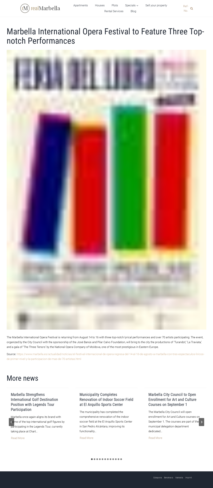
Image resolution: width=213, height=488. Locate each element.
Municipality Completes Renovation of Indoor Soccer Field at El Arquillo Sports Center (106, 399)
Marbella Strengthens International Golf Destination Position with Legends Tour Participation (34, 402)
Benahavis (168, 478)
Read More (18, 438)
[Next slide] (201, 422)
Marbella (179, 478)
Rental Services (113, 11)
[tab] (92, 459)
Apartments (80, 5)
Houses (100, 5)
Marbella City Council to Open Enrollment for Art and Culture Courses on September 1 (172, 399)
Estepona (157, 478)
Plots (115, 5)
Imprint (188, 478)
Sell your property (156, 5)
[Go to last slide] (11, 422)
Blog (133, 11)
